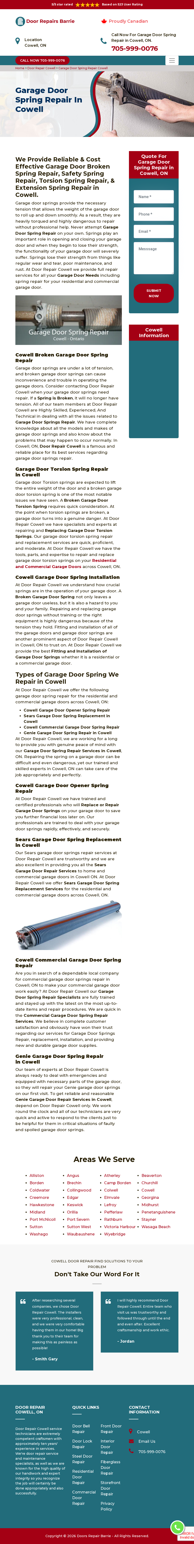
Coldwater (40, 1190)
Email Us (146, 1441)
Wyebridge (114, 1234)
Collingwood (79, 1190)
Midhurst (150, 1205)
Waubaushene (81, 1234)
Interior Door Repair (108, 1447)
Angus (73, 1175)
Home (20, 68)
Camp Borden (117, 1183)
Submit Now (153, 293)
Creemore (39, 1197)
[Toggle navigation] (172, 60)
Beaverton (151, 1175)
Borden (37, 1183)
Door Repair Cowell (41, 68)
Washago (39, 1234)
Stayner (148, 1219)
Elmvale (111, 1197)
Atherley (112, 1175)
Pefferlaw (113, 1212)
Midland (37, 1212)
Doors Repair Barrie (94, 1536)
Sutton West (79, 1227)
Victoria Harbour (120, 1227)
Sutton (36, 1227)
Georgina (150, 1197)
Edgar (73, 1197)
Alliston (37, 1175)
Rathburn (113, 1219)
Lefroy (110, 1205)
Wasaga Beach (155, 1227)
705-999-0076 (134, 48)
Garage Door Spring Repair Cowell (83, 68)
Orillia (72, 1212)
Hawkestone (42, 1205)
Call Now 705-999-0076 (42, 60)
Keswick (75, 1205)
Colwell (111, 1190)
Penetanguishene (158, 1212)
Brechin (74, 1183)
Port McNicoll (43, 1219)
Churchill (149, 1183)
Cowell (147, 1190)
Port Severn (78, 1219)
